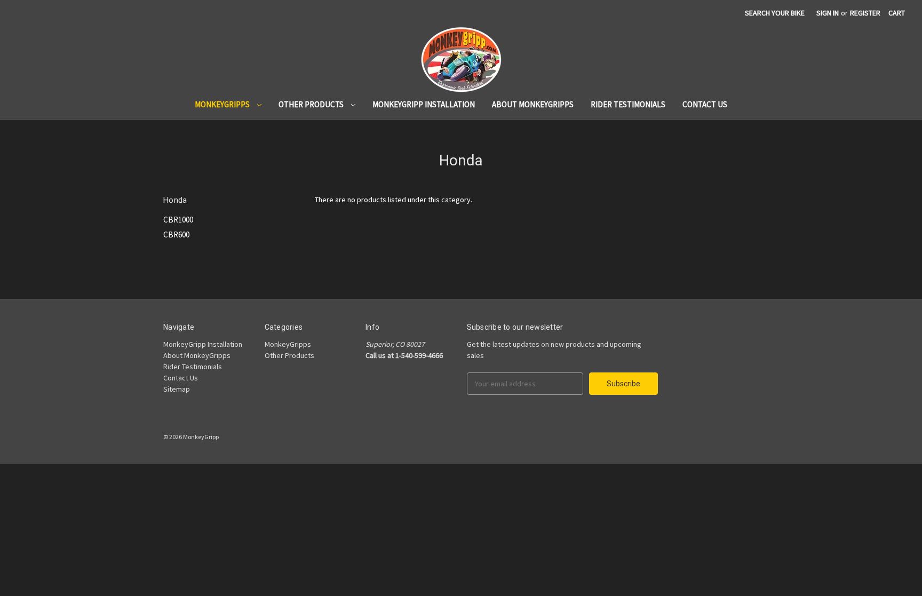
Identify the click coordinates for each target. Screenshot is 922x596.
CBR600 (176, 234)
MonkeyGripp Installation (423, 104)
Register (865, 13)
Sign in (827, 13)
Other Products (312, 104)
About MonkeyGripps (533, 104)
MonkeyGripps (223, 104)
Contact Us (704, 104)
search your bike (775, 13)
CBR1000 (178, 219)
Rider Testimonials (628, 104)
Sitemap (176, 389)
